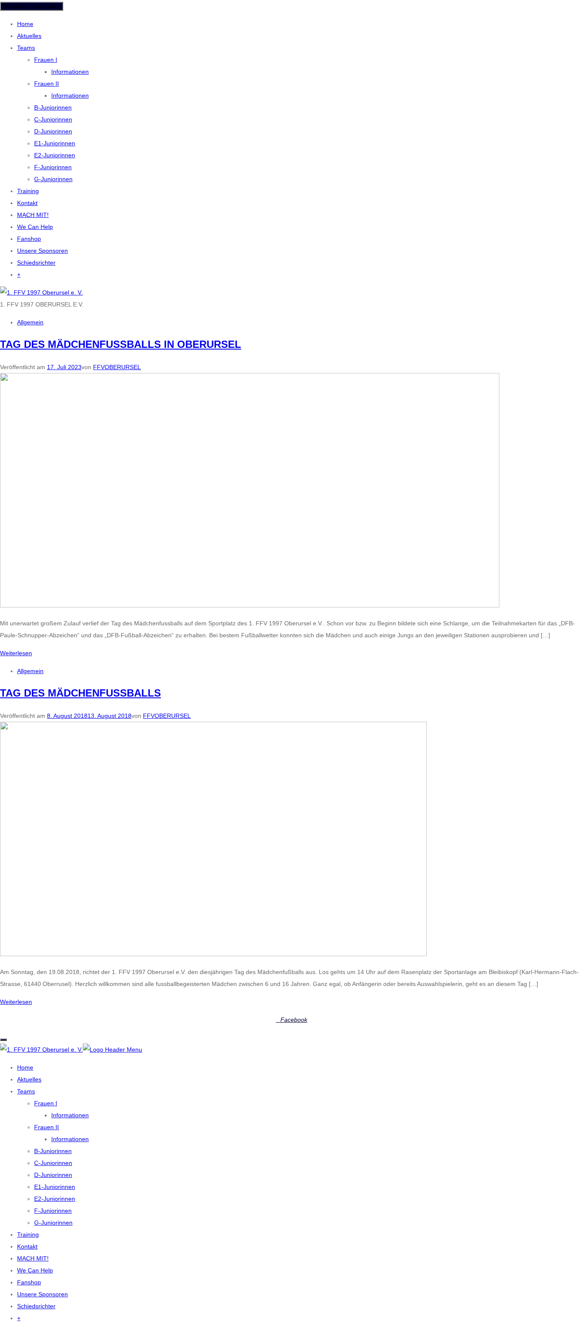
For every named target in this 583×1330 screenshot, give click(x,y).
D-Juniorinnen (53, 131)
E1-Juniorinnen (54, 143)
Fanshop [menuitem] (29, 1282)
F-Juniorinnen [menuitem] (53, 1210)
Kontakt (27, 203)
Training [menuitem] (28, 1234)
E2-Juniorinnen (54, 155)
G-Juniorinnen (53, 179)
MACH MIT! (33, 214)
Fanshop (29, 238)
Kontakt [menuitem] (27, 1246)
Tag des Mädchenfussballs (80, 693)
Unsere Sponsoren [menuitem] (42, 1294)
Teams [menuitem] (26, 1091)
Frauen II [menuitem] (46, 1127)
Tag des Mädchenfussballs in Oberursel (120, 344)
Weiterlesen (16, 653)
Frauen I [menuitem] (45, 1103)
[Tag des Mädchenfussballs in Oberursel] (249, 605)
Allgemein (30, 322)
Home (25, 23)
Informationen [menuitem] (70, 1115)
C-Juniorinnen (53, 119)
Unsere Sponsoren (42, 250)
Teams (26, 47)
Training (28, 191)
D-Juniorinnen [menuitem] (53, 1174)
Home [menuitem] (25, 1067)
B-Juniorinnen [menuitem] (53, 1151)
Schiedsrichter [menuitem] (36, 1306)
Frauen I (45, 59)
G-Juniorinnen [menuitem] (53, 1222)
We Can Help (35, 226)
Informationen (70, 71)
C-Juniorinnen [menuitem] (53, 1162)
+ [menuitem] (18, 1318)
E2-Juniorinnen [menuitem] (54, 1198)
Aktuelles (29, 35)
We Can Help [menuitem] (35, 1270)
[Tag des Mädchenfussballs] (213, 954)
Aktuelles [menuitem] (29, 1079)
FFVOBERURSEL (117, 367)
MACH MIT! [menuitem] (33, 1258)
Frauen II (46, 83)
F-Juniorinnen (53, 167)
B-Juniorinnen (53, 107)
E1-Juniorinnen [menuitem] (54, 1186)
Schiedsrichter (36, 262)
